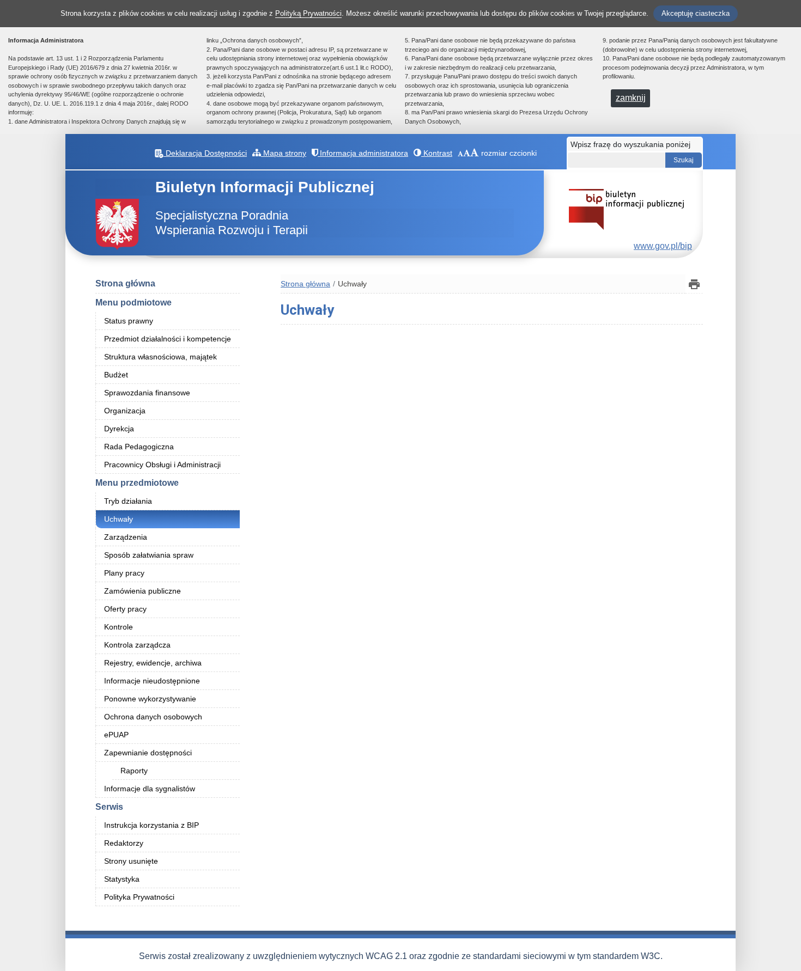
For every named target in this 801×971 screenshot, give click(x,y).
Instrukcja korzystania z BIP (151, 825)
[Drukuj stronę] (694, 284)
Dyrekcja (119, 428)
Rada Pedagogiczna (139, 446)
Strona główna (125, 283)
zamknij (631, 97)
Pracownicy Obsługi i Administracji (162, 464)
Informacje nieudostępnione (152, 680)
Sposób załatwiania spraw (148, 555)
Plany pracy (124, 573)
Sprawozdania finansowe (147, 392)
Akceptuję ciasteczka (696, 13)
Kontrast (436, 153)
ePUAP (116, 734)
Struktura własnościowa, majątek (160, 356)
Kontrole (118, 626)
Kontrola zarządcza (137, 644)
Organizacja (124, 410)
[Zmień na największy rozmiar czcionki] (474, 153)
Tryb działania (128, 501)
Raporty (134, 770)
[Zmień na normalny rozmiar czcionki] (460, 153)
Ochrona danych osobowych (153, 716)
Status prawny (128, 320)
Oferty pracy (125, 608)
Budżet (116, 374)
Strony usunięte (131, 861)
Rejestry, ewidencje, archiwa (153, 662)
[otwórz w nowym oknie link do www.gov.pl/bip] (626, 208)
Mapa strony (283, 153)
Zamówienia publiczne (142, 591)
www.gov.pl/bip (663, 246)
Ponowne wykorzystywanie (150, 698)
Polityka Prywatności (139, 897)
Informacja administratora (363, 153)
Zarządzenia (125, 537)
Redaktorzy (123, 843)
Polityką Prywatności (308, 13)
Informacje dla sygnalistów (149, 788)
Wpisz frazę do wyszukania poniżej (630, 144)
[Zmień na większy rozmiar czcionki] (466, 153)
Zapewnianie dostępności (148, 752)
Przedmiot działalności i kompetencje (167, 338)
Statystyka (121, 879)
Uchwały (118, 519)
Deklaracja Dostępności (205, 153)
